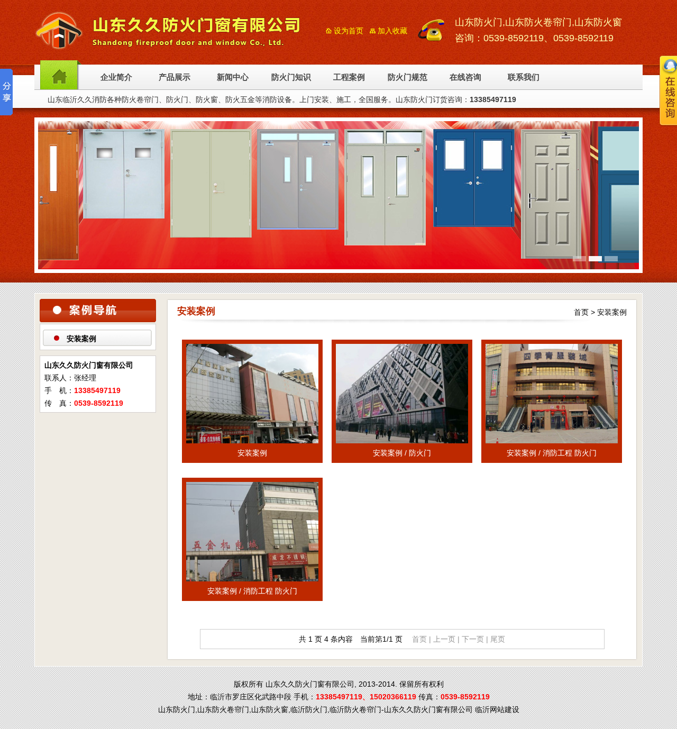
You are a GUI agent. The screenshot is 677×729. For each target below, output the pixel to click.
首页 (581, 312)
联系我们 (523, 77)
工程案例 (349, 77)
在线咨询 (465, 77)
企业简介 (116, 77)
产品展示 (174, 77)
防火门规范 (407, 77)
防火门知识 (291, 77)
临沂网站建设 (497, 709)
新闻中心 (233, 77)
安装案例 (81, 338)
